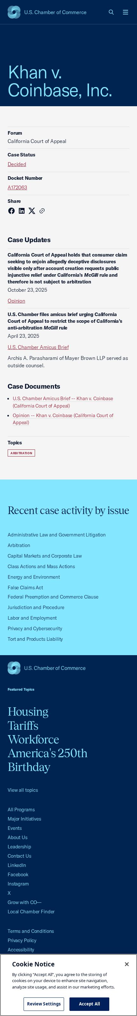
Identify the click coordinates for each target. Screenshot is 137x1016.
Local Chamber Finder (31, 912)
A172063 (17, 187)
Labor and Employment (32, 618)
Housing (28, 711)
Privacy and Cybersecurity (35, 628)
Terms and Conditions (31, 931)
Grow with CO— (24, 902)
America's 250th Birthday (48, 760)
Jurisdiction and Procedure (36, 607)
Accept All (89, 1004)
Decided (17, 164)
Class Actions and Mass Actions (41, 566)
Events (15, 828)
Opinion (16, 301)
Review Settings (44, 1004)
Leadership (19, 847)
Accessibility (21, 950)
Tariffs (23, 725)
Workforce (33, 739)
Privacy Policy (22, 940)
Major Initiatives (24, 819)
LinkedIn (17, 865)
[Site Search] (111, 12)
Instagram (18, 884)
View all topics (23, 790)
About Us (17, 837)
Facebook (18, 874)
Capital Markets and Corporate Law (45, 556)
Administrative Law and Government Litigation (57, 535)
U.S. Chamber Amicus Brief (38, 347)
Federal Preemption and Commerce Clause (53, 597)
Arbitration (21, 453)
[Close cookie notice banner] (127, 964)
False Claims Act (25, 587)
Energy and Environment (34, 577)
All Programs (21, 809)
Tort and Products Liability (35, 639)
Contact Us (19, 856)
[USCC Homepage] (68, 668)
